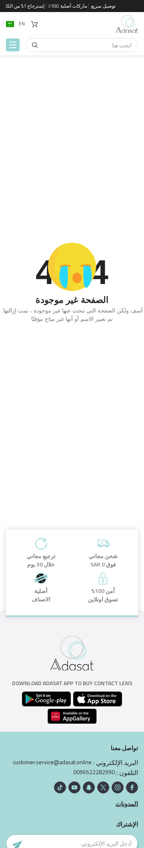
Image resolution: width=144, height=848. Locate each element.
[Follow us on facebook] (132, 787)
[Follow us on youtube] (74, 787)
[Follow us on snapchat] (89, 787)
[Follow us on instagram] (118, 787)
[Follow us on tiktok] (60, 787)
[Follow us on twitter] (103, 787)
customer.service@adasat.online (52, 762)
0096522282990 (94, 772)
